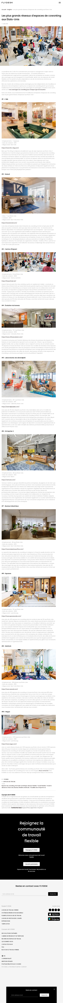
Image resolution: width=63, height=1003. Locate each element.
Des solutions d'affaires (9, 933)
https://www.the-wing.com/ (10, 148)
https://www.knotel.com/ (9, 223)
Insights (9, 9)
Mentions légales (7, 961)
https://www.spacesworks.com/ (11, 616)
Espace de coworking (8, 786)
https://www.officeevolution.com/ (12, 337)
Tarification (6, 924)
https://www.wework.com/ (10, 689)
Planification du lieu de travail (11, 915)
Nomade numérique (21, 786)
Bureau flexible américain (21, 787)
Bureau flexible (32, 786)
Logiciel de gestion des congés (12, 918)
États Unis (11, 787)
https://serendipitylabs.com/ (10, 407)
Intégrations (6, 921)
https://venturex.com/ (8, 480)
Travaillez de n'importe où (38, 787)
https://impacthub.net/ (9, 281)
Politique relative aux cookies (11, 964)
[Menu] (59, 2)
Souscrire (53, 894)
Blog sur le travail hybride (10, 950)
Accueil (4, 9)
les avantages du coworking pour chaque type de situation (27, 89)
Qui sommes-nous (7, 941)
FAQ (3, 947)
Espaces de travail (9, 781)
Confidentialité (6, 958)
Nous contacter (43, 770)
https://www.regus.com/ (9, 744)
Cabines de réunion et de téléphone (13, 936)
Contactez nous (16, 808)
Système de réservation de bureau (12, 913)
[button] (31, 850)
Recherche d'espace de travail (11, 939)
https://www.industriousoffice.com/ (12, 549)
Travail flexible (41, 786)
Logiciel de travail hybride (10, 910)
